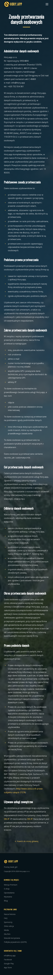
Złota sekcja (9, 926)
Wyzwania (8, 896)
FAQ (5, 918)
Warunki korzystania (12, 938)
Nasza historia (9, 914)
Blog (6, 900)
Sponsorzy (8, 922)
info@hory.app (10, 955)
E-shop (6, 889)
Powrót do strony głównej (27, 841)
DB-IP (6, 819)
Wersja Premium (10, 885)
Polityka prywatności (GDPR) (15, 942)
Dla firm (7, 934)
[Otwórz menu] (47, 4)
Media (6, 930)
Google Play (9, 963)
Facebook (8, 959)
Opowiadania (9, 893)
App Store (8, 967)
